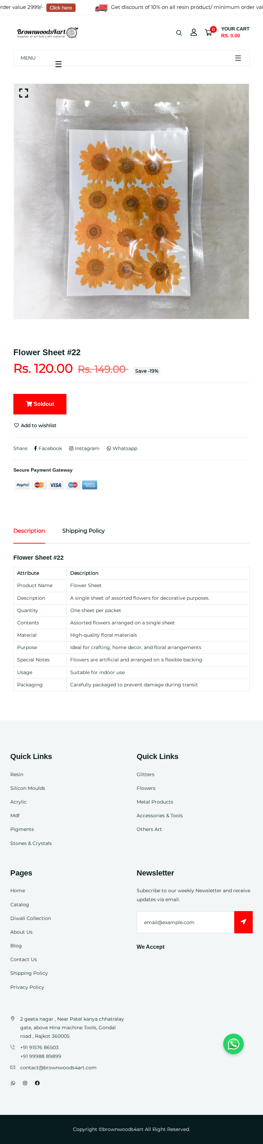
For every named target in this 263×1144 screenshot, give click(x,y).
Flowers (146, 788)
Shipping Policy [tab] (83, 530)
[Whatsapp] (13, 1083)
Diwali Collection (30, 918)
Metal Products (155, 802)
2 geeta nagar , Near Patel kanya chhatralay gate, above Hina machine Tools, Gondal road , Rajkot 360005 (72, 1027)
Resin (16, 774)
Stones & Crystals (31, 843)
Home (17, 890)
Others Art (149, 829)
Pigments (22, 829)
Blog (16, 946)
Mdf (15, 815)
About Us (21, 932)
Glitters (145, 774)
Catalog (19, 904)
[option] (131, 201)
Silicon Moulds (27, 788)
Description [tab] (29, 530)
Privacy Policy (27, 987)
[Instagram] (25, 1083)
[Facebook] (37, 1083)
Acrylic (18, 802)
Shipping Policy (29, 973)
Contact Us (23, 959)
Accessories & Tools (160, 815)
